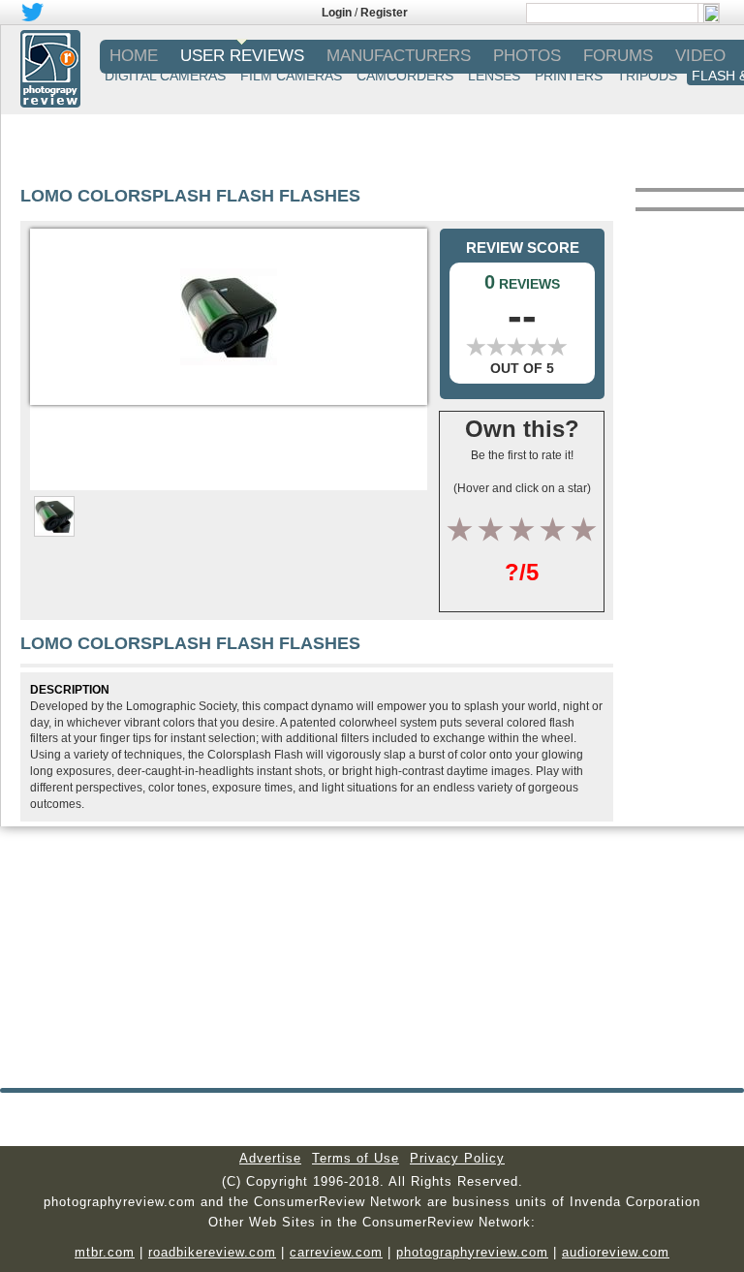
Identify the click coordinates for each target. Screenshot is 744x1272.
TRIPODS (647, 75)
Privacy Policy (457, 1158)
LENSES (494, 75)
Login (337, 12)
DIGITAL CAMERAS (165, 75)
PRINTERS (569, 75)
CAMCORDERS (404, 75)
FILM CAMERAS (291, 75)
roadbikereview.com (212, 1252)
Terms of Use (355, 1158)
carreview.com (336, 1252)
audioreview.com (615, 1252)
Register (384, 12)
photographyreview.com (472, 1252)
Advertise (270, 1158)
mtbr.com (105, 1252)
